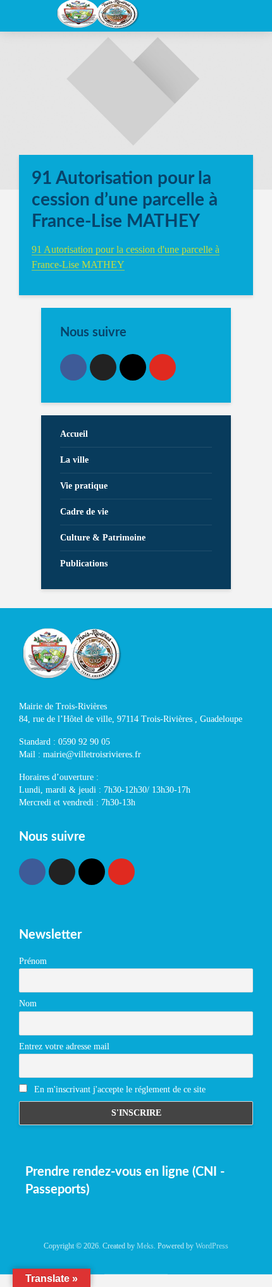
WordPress (211, 1245)
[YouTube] (162, 367)
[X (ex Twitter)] (103, 367)
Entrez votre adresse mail (64, 1046)
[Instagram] (133, 367)
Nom (28, 1003)
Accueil (74, 434)
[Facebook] (73, 367)
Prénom (33, 961)
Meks (145, 1245)
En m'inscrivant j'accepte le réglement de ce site (119, 1089)
